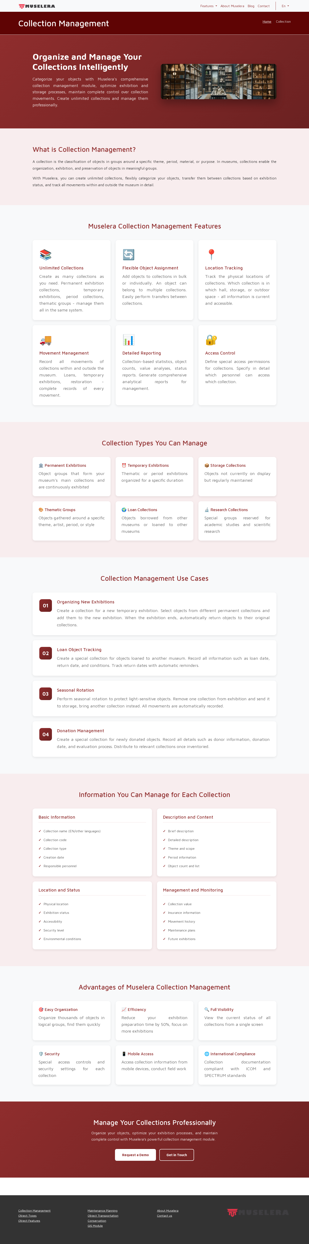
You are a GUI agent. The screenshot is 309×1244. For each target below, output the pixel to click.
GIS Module (95, 1225)
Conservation (97, 1220)
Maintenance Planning (103, 1210)
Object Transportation (103, 1215)
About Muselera (232, 6)
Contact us (164, 1215)
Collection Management (34, 1210)
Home (267, 21)
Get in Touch (176, 1155)
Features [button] (207, 6)
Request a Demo (135, 1155)
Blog (251, 6)
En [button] (284, 6)
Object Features (29, 1220)
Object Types (27, 1215)
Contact (264, 6)
